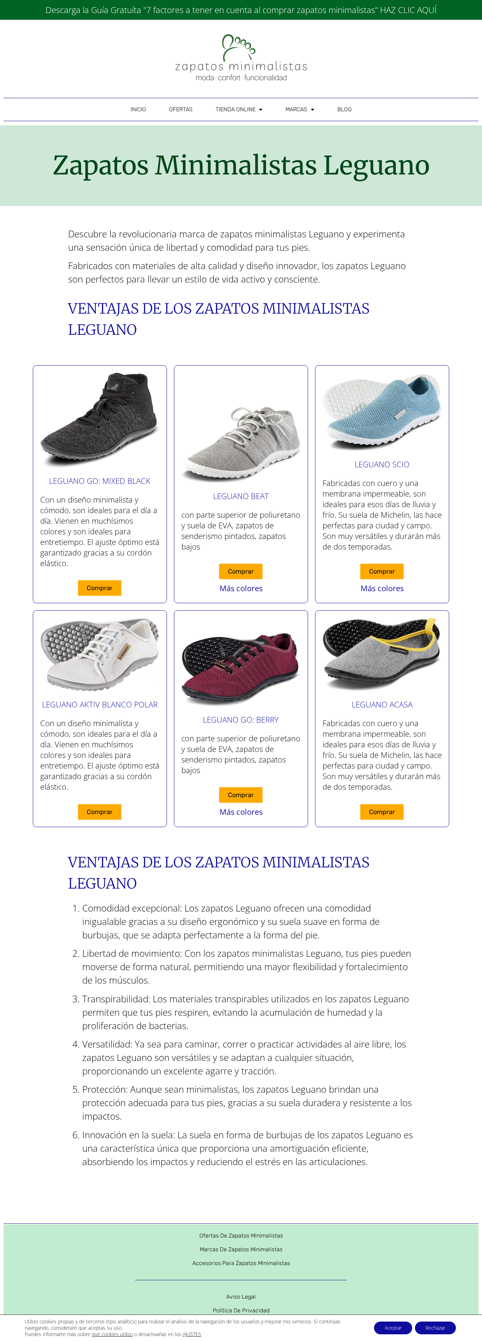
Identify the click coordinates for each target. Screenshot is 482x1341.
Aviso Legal (241, 1296)
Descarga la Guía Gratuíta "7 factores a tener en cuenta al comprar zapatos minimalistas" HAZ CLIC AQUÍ (241, 10)
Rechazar (435, 1327)
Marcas (296, 109)
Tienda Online (235, 109)
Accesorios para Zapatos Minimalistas (241, 1263)
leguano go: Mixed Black (99, 480)
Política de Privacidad (241, 1310)
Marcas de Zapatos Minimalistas (241, 1249)
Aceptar (393, 1327)
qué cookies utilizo (112, 1334)
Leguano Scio (382, 464)
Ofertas (181, 109)
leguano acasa (382, 704)
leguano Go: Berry (241, 719)
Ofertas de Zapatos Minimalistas (241, 1235)
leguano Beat (241, 496)
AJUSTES (192, 1334)
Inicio (138, 109)
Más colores (241, 588)
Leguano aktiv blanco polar (100, 704)
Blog (344, 109)
